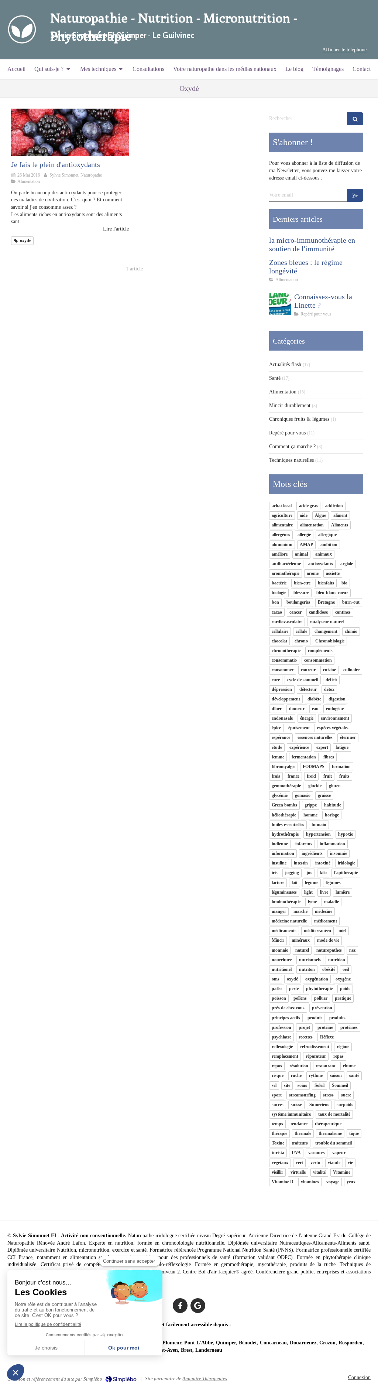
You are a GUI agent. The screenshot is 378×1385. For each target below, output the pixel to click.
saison (336, 1075)
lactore (278, 882)
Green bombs (284, 805)
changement (326, 631)
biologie (279, 592)
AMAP (306, 544)
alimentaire (282, 525)
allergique (327, 534)
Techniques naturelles (291, 460)
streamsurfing (302, 1095)
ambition (328, 544)
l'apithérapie (346, 872)
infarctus (303, 843)
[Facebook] (180, 1305)
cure (276, 679)
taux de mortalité (334, 1114)
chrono (301, 641)
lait (295, 882)
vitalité (319, 1172)
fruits (344, 776)
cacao (277, 612)
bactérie (279, 583)
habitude (332, 805)
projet (304, 1027)
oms (275, 979)
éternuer (348, 737)
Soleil (319, 1085)
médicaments (284, 930)
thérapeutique (328, 1123)
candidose (318, 612)
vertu (315, 1162)
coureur (308, 669)
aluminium (282, 544)
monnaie (280, 950)
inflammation (332, 843)
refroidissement (314, 1046)
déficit (331, 679)
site (287, 1085)
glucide (315, 785)
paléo (277, 988)
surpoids (345, 1104)
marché (300, 911)
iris (275, 872)
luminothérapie (286, 901)
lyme (312, 901)
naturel (302, 950)
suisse (296, 1104)
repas (338, 1056)
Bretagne (326, 602)
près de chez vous (288, 1007)
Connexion (359, 1377)
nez (352, 950)
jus (309, 872)
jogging (292, 872)
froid (311, 776)
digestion (337, 699)
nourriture (282, 959)
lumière (343, 892)
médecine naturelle (289, 921)
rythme (316, 1075)
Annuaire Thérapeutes (204, 1378)
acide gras (308, 505)
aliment (340, 515)
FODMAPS (313, 766)
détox (329, 689)
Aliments (339, 525)
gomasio (302, 795)
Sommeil (340, 1085)
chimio (351, 631)
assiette (333, 573)
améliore (280, 554)
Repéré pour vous (287, 433)
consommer (282, 669)
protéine (325, 1027)
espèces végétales (332, 727)
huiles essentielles (288, 824)
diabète (314, 699)
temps (277, 1123)
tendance (299, 1123)
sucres (278, 1104)
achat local (282, 505)
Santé (275, 378)
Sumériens (319, 1104)
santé (354, 1075)
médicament (325, 921)
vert (299, 1162)
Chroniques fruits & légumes (299, 419)
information (283, 853)
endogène (335, 708)
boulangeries (298, 602)
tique (354, 1133)
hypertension (318, 834)
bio (344, 583)
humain (319, 824)
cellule (301, 631)
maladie (331, 901)
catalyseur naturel (327, 621)
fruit (327, 776)
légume (311, 882)
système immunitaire (291, 1114)
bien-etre (302, 583)
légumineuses (284, 892)
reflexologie (282, 1046)
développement (286, 699)
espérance (281, 737)
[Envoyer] (355, 195)
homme (310, 815)
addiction (334, 505)
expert (322, 747)
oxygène (343, 979)
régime (343, 1046)
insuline (279, 863)
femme (278, 757)
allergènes (281, 534)
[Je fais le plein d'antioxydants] (70, 132)
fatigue (342, 747)
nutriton (307, 969)
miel (342, 930)
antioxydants (320, 563)
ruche (296, 1075)
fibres (328, 757)
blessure (301, 592)
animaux (323, 554)
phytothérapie (319, 988)
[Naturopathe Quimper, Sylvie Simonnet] (21, 29)
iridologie (346, 863)
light (308, 892)
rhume (349, 1065)
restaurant (326, 1065)
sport (277, 1095)
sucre (346, 1095)
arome (313, 573)
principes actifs (286, 1017)
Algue (320, 515)
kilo (323, 872)
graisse (324, 795)
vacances (316, 1152)
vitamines (310, 1181)
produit (314, 1017)
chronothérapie (286, 650)
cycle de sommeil (302, 679)
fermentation (304, 757)
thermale (303, 1133)
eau (315, 708)
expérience (299, 747)
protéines (349, 1027)
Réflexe (327, 1037)
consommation (318, 660)
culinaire (351, 669)
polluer (320, 998)
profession (281, 1027)
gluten (335, 785)
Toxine (278, 1143)
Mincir (278, 940)
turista (278, 1152)
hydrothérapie (285, 834)
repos (277, 1065)
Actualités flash (285, 364)
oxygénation (316, 979)
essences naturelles (315, 737)
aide (303, 515)
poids (345, 988)
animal (301, 554)
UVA (296, 1152)
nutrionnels (310, 959)
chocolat (279, 641)
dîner (277, 708)
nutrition (336, 959)
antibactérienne (286, 563)
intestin (301, 863)
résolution (298, 1065)
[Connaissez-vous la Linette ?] (280, 304)
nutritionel (282, 969)
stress (328, 1095)
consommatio (284, 660)
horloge (332, 815)
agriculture (282, 515)
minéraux (301, 940)
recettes (306, 1037)
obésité (328, 969)
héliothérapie (284, 815)
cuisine (329, 669)
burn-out (351, 602)
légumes (333, 882)
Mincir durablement (289, 405)
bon (275, 602)
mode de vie (328, 940)
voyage (332, 1181)
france (293, 776)
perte (294, 988)
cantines (343, 612)
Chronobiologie (329, 641)
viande (334, 1162)
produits (337, 1017)
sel (274, 1085)
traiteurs (300, 1143)
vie (350, 1162)
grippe (311, 805)
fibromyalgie (283, 766)
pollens (300, 998)
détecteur (308, 689)
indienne (280, 843)
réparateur (316, 1056)
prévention (322, 1007)
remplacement (285, 1056)
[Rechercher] (355, 118)
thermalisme (330, 1133)
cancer (295, 612)
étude (277, 747)
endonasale (282, 718)
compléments (320, 650)
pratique (343, 998)
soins (302, 1085)
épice (276, 727)
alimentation (312, 525)
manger (279, 911)
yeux (351, 1181)
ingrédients (312, 853)
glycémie (280, 795)
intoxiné (322, 863)
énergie (306, 718)
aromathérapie (285, 573)
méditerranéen (317, 930)
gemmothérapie (286, 785)
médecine (323, 911)
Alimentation (282, 392)
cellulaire (280, 631)
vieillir (277, 1172)
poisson (279, 998)
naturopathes (329, 950)
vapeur (339, 1152)
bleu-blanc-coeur (332, 592)
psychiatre (281, 1037)
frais (276, 776)
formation (341, 766)
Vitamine (341, 1172)
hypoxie (345, 834)
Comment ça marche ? (292, 446)
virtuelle (298, 1172)
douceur (297, 708)
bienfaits (326, 583)
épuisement (299, 727)
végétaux (280, 1162)
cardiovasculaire (287, 621)
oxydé (292, 979)
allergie (304, 534)
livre (324, 892)
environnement (335, 718)
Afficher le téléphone (344, 49)
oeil (346, 969)
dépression (282, 689)
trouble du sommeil (333, 1143)
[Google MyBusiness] (197, 1305)
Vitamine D (282, 1181)
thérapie (279, 1133)
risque (278, 1075)
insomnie (338, 853)
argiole (346, 563)
